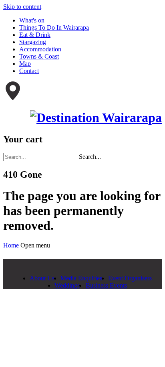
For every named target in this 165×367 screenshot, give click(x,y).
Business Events (106, 285)
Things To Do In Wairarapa (54, 27)
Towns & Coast (39, 56)
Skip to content (22, 6)
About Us (42, 278)
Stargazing (32, 42)
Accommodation (40, 49)
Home (11, 245)
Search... (90, 156)
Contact (29, 70)
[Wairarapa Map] (12, 98)
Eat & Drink (34, 34)
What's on (31, 20)
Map (25, 63)
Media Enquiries (81, 278)
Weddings (67, 285)
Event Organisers (130, 278)
